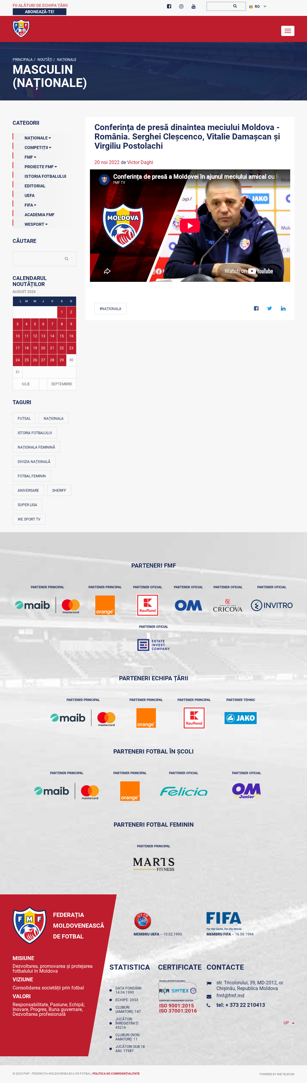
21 (52, 348)
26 (35, 360)
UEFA (29, 195)
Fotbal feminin (32, 476)
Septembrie (61, 384)
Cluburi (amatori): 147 (129, 1009)
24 (18, 360)
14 (52, 336)
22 (62, 348)
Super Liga (27, 505)
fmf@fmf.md (230, 995)
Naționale (66, 60)
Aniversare (28, 490)
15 (62, 336)
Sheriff (59, 490)
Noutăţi (44, 60)
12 (35, 336)
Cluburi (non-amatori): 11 (127, 1037)
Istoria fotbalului (35, 433)
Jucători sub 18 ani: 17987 (130, 1049)
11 (27, 336)
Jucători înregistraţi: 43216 (127, 1023)
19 (35, 348)
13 (43, 336)
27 (43, 360)
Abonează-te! (39, 11)
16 (71, 336)
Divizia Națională (34, 462)
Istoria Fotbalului (45, 176)
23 (71, 348)
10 (18, 336)
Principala (23, 60)
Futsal (24, 418)
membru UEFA (146, 934)
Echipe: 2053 (127, 1000)
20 (43, 348)
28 (52, 360)
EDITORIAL (35, 185)
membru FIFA (219, 934)
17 (18, 348)
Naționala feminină (36, 447)
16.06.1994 (244, 934)
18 (27, 348)
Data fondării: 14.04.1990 (128, 990)
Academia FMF (40, 214)
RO (257, 6)
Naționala (54, 418)
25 (27, 360)
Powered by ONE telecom (277, 1074)
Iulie (26, 384)
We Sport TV (29, 519)
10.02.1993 (172, 934)
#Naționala (110, 309)
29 (62, 360)
